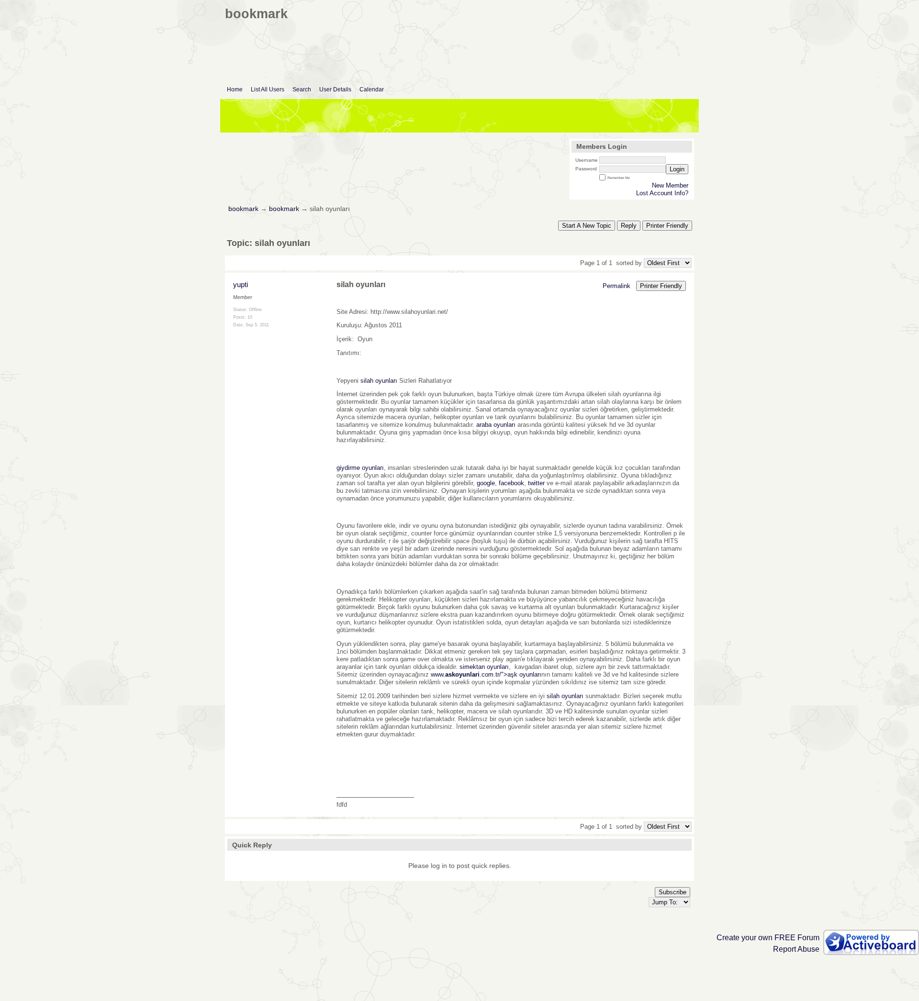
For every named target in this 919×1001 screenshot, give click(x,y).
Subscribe (672, 892)
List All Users (267, 89)
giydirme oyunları (360, 467)
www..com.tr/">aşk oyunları (486, 674)
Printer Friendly (667, 225)
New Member (670, 185)
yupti (240, 284)
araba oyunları (496, 424)
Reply (629, 225)
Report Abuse (796, 949)
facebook (511, 483)
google (486, 483)
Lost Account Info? (662, 193)
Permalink (616, 285)
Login (677, 169)
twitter (536, 483)
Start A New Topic (586, 225)
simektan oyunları (484, 666)
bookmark (243, 208)
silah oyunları (378, 380)
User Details (335, 89)
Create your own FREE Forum (768, 938)
